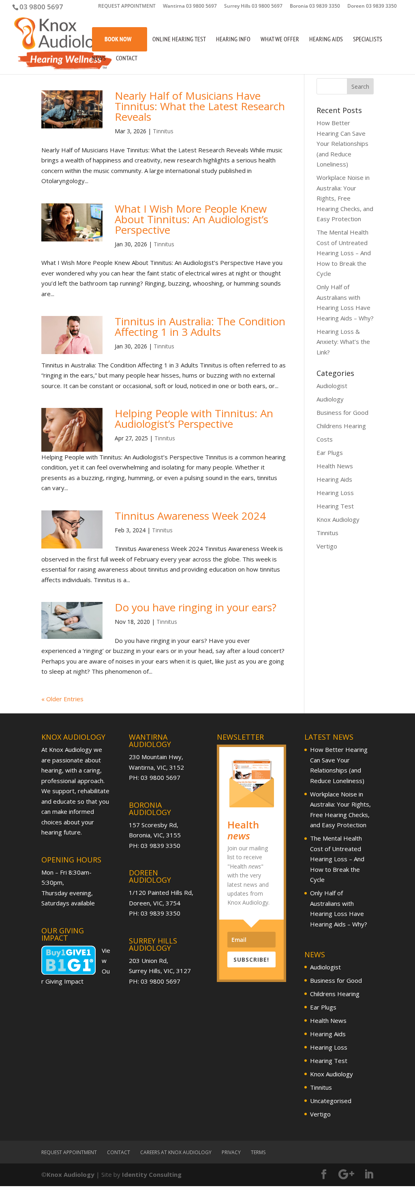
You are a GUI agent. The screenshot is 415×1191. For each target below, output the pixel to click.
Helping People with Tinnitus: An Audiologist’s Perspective (194, 418)
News (99, 58)
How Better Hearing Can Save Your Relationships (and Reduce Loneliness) (342, 143)
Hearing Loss (335, 493)
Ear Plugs (330, 452)
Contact (126, 58)
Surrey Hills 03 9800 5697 (253, 6)
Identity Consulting (152, 1174)
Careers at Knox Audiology (176, 1152)
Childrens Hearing (341, 426)
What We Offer (280, 39)
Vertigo (327, 546)
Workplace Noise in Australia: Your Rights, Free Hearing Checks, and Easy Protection (345, 198)
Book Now (118, 39)
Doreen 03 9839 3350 (372, 6)
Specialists (367, 39)
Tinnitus (163, 131)
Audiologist (332, 386)
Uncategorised (330, 1101)
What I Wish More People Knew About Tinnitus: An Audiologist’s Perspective (191, 219)
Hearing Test (335, 506)
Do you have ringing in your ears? (195, 607)
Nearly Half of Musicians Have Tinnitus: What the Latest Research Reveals (200, 106)
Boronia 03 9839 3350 (315, 6)
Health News (335, 466)
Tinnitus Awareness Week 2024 (190, 515)
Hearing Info (233, 39)
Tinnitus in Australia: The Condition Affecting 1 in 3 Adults (200, 326)
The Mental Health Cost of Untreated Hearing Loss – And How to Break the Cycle (344, 252)
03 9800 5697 (41, 6)
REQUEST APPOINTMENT (127, 6)
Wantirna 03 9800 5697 (190, 6)
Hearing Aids (326, 39)
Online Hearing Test (179, 39)
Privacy (231, 1152)
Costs (325, 439)
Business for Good (342, 412)
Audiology (330, 399)
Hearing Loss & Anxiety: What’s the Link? (343, 341)
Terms (258, 1152)
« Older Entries (62, 699)
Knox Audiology (338, 519)
